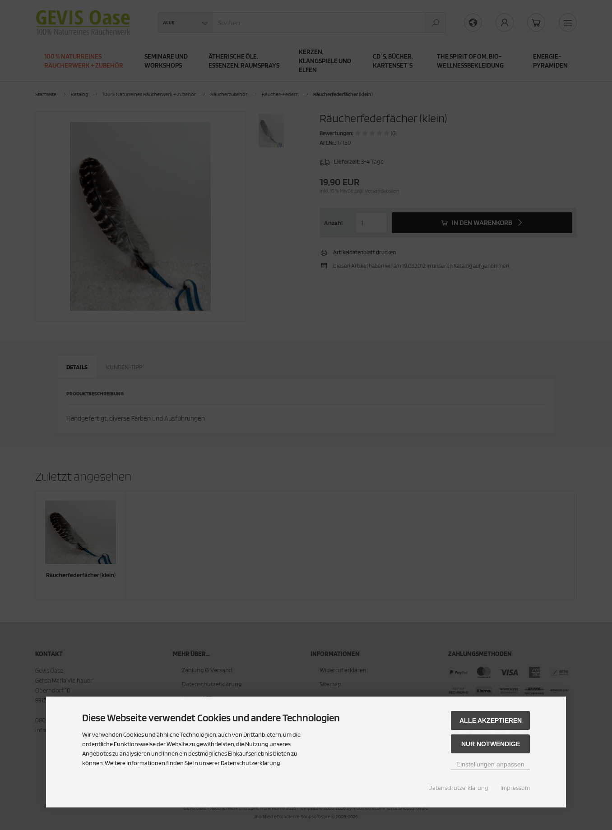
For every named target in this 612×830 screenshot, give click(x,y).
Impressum (515, 787)
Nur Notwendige (490, 743)
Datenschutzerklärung (458, 787)
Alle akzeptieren (490, 720)
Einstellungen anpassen (490, 764)
